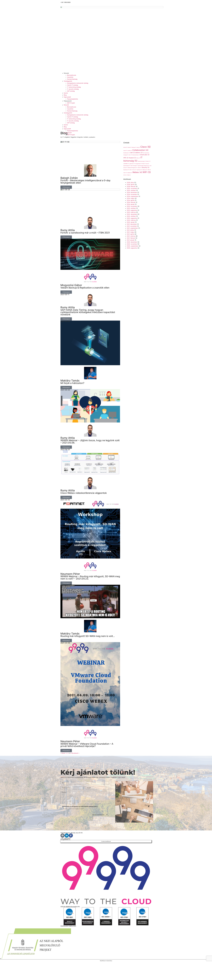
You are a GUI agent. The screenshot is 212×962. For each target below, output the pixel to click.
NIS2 (144, 163)
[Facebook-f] (71, 835)
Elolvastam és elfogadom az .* (80, 806)
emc (130, 154)
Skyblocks (126, 169)
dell (132, 152)
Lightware (132, 163)
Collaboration (140, 150)
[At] (62, 835)
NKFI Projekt (71, 103)
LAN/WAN (126, 163)
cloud (125, 150)
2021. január (130, 240)
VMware (144, 169)
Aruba (129, 147)
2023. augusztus (132, 210)
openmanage (126, 165)
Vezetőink (70, 77)
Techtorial (139, 169)
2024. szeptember (132, 196)
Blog (65, 95)
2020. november (132, 244)
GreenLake (144, 155)
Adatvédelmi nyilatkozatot (88, 806)
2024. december (132, 192)
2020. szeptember (132, 246)
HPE (125, 158)
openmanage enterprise (143, 165)
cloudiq (129, 150)
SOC (131, 169)
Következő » (75, 753)
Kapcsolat (67, 97)
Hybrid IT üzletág (72, 85)
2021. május (130, 232)
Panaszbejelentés (72, 99)
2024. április (130, 200)
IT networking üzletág (74, 87)
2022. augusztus (132, 218)
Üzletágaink (67, 81)
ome (147, 163)
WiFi (147, 172)
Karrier (66, 93)
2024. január (130, 204)
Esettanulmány (136, 154)
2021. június (130, 230)
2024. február (131, 202)
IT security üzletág (73, 89)
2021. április (130, 234)
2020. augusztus (132, 248)
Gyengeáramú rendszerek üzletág (77, 83)
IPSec (138, 158)
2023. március (131, 212)
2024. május (130, 198)
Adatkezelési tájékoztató (68, 926)
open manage (134, 165)
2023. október (131, 208)
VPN (149, 169)
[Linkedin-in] (67, 835)
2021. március (131, 236)
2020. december (132, 242)
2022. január (131, 222)
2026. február (131, 186)
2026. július (130, 182)
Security (145, 167)
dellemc (139, 152)
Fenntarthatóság (72, 79)
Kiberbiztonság (142, 161)
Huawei (132, 158)
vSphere (129, 172)
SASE (139, 167)
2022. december (132, 214)
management (138, 163)
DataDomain (126, 152)
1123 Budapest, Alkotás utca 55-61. (71, 833)
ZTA (124, 175)
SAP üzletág (71, 91)
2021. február (131, 238)
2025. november (132, 188)
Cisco (145, 146)
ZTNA (129, 175)
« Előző (62, 753)
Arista (125, 147)
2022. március (131, 220)
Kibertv (148, 161)
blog (138, 147)
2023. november (132, 206)
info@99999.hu (65, 839)
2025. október (131, 190)
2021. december (132, 224)
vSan (125, 172)
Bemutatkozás (71, 75)
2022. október (131, 216)
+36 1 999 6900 (65, 2)
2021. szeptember (132, 228)
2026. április (130, 184)
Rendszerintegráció (132, 167)
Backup (134, 147)
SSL (134, 169)
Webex (137, 172)
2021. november (132, 226)
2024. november (132, 194)
